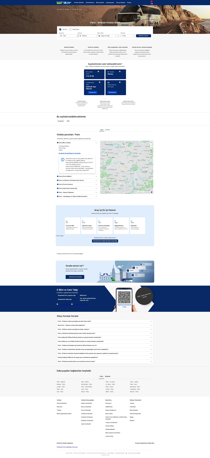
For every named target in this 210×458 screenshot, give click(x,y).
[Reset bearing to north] (151, 147)
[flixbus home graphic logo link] (64, 3)
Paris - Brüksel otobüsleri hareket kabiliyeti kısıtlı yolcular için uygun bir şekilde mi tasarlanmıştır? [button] (88, 353)
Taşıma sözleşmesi (111, 422)
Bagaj (131, 417)
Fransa (74, 9)
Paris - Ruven (109, 387)
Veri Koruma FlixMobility (79, 453)
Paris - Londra (134, 382)
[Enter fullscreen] (151, 150)
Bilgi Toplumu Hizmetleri (112, 433)
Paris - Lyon (133, 384)
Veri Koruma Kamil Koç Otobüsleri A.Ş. (96, 453)
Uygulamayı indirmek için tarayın (124, 305)
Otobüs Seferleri (62, 403)
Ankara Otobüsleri (86, 403)
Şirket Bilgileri (110, 453)
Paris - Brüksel (61, 382)
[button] (77, 143)
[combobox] (70, 36)
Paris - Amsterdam (86, 387)
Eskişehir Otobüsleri (87, 420)
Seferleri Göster (143, 36)
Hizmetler (133, 407)
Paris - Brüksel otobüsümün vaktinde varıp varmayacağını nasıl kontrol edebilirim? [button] (83, 349)
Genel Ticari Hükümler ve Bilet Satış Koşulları (116, 418)
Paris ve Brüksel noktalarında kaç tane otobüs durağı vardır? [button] (76, 333)
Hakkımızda (108, 407)
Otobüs (67, 9)
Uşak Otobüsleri (86, 424)
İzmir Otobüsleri (86, 410)
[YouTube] (136, 447)
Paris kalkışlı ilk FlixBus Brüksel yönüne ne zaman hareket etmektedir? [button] (79, 337)
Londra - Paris (61, 387)
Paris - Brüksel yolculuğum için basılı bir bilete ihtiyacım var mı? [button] (77, 345)
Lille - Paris (60, 391)
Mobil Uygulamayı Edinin (64, 413)
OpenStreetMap (146, 192)
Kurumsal (108, 403)
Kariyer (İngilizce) (110, 410)
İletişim (132, 420)
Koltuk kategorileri (135, 413)
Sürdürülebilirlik (110, 429)
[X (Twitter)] (137, 447)
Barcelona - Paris (135, 387)
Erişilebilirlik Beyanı (120, 453)
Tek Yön (64, 29)
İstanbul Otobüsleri (87, 417)
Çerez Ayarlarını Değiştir (134, 453)
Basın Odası (109, 413)
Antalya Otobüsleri (86, 413)
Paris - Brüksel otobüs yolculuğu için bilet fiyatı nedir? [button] (74, 321)
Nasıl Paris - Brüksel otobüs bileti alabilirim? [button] (71, 325)
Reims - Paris (109, 391)
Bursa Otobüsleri (86, 407)
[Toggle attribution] (151, 192)
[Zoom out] (151, 145)
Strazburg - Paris (135, 389)
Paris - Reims (85, 382)
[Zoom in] (151, 142)
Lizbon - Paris (109, 389)
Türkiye (59, 410)
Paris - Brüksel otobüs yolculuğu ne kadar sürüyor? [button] (73, 329)
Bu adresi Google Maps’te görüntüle (69, 153)
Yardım (132, 403)
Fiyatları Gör (92, 92)
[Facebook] (135, 447)
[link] (105, 272)
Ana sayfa (59, 9)
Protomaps (139, 192)
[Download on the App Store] (72, 447)
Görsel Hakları (109, 426)
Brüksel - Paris (61, 384)
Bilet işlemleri (134, 410)
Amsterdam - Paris (86, 384)
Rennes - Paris (134, 391)
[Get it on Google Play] (62, 447)
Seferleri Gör (112, 92)
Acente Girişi (109, 436)
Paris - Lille (60, 389)
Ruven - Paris (85, 391)
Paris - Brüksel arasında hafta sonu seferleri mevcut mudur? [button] (76, 361)
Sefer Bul (59, 407)
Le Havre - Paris (110, 384)
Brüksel (107, 130)
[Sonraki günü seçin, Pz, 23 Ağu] (118, 36)
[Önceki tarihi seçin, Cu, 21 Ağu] (116, 36)
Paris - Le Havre (110, 382)
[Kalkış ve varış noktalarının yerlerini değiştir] (78, 36)
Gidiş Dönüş (75, 29)
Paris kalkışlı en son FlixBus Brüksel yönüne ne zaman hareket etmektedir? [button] (81, 341)
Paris (80, 9)
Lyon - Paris (84, 389)
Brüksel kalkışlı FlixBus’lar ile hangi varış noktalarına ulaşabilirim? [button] (78, 357)
